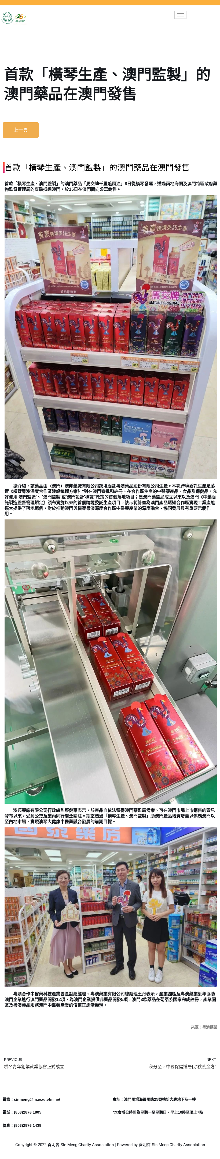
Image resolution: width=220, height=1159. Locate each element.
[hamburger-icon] (180, 15)
